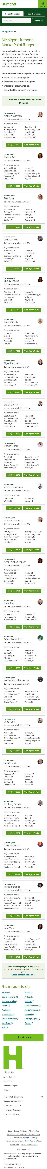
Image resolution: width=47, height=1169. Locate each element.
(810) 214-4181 (14, 351)
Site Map (34, 1137)
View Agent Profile (31, 144)
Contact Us (7, 1081)
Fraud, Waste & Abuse (33, 1141)
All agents (7, 31)
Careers (6, 1090)
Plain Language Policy (11, 1114)
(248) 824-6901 (14, 549)
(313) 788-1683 (14, 186)
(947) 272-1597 (14, 144)
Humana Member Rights (13, 1101)
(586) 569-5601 (14, 709)
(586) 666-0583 (14, 915)
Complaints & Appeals (12, 1105)
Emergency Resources (12, 1110)
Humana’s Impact (10, 1085)
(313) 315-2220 (14, 268)
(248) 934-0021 (14, 508)
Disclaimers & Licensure (14, 1141)
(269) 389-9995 (14, 627)
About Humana (9, 1077)
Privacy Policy (34, 1131)
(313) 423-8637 (14, 833)
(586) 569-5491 (14, 957)
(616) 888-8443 (14, 433)
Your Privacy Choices (17, 1137)
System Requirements (29, 1144)
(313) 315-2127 (14, 309)
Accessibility (14, 1144)
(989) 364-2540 (14, 668)
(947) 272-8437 (14, 874)
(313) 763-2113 (14, 227)
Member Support (13, 1096)
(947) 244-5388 (14, 792)
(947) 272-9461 (14, 591)
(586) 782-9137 (14, 750)
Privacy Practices (20, 1131)
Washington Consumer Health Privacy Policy (23, 1134)
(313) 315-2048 (14, 475)
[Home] (8, 4)
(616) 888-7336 (14, 392)
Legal (10, 1131)
